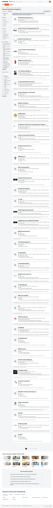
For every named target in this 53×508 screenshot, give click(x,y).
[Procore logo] (5, 1)
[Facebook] (45, 506)
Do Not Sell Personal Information (25, 505)
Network (11, 1)
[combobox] (44, 2)
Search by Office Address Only (5, 14)
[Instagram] (48, 506)
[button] (2, 19)
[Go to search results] (10, 73)
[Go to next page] (37, 448)
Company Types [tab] (5, 494)
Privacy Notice (15, 505)
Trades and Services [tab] (17, 494)
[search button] (50, 2)
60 (35, 448)
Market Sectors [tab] (11, 494)
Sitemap (31, 505)
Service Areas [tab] (23, 494)
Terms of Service (19, 505)
